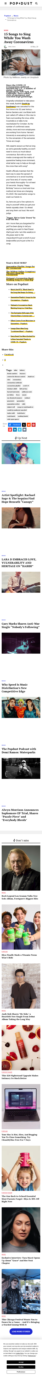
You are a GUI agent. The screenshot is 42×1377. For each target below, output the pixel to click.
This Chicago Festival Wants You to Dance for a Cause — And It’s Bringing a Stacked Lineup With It (21, 1322)
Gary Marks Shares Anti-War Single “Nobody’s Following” (21, 625)
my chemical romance (14, 398)
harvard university (13, 392)
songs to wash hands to (25, 407)
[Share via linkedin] (15, 430)
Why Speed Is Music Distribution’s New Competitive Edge (15, 688)
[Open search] (36, 3)
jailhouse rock (27, 392)
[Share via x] (24, 425)
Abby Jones (12, 47)
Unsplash (34, 77)
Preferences (21, 1372)
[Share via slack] (20, 430)
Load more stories (21, 1331)
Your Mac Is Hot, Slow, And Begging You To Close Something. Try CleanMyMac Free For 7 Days (19, 1137)
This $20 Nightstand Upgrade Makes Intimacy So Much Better (20, 1076)
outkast (27, 398)
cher (8, 379)
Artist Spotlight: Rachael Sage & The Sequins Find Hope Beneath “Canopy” (18, 498)
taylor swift (11, 413)
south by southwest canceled (17, 410)
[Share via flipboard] (10, 430)
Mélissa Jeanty (19, 77)
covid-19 (26, 386)
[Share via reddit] (29, 425)
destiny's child (12, 389)
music (24, 395)
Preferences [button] (32, 1356)
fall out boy (23, 389)
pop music (10, 401)
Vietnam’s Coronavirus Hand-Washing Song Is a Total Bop (20, 279)
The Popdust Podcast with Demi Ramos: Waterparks (19, 750)
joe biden (10, 395)
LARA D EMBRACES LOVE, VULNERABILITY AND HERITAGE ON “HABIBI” (19, 563)
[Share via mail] (24, 430)
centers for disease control (16, 376)
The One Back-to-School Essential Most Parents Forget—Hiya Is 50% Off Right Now (20, 1199)
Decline (21, 1367)
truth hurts (21, 413)
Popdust (7, 16)
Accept (21, 1362)
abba (15, 370)
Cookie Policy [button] (20, 1353)
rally (23, 404)
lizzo (18, 395)
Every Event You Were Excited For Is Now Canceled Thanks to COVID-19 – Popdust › (23, 339)
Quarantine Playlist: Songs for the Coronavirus (20, 267)
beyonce (22, 373)
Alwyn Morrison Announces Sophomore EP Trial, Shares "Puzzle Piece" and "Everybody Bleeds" (20, 815)
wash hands (11, 416)
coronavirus (17, 379)
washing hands (23, 416)
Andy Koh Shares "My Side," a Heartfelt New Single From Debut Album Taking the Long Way (18, 1017)
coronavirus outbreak (14, 383)
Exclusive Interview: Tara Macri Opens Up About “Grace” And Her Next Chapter (21, 1260)
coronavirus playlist (13, 386)
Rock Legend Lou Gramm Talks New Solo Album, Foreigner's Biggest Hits (20, 897)
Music (16, 16)
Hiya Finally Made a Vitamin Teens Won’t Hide (19, 956)
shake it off (11, 407)
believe (22, 370)
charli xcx (31, 376)
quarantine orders (13, 404)
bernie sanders (12, 373)
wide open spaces (13, 419)
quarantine (20, 401)
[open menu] (5, 3)
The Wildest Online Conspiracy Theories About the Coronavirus (21, 273)
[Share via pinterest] (34, 425)
